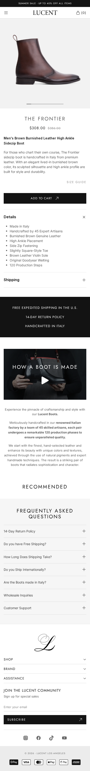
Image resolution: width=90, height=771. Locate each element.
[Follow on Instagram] (25, 737)
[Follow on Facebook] (38, 737)
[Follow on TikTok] (51, 737)
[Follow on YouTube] (64, 737)
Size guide (76, 182)
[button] (45, 531)
